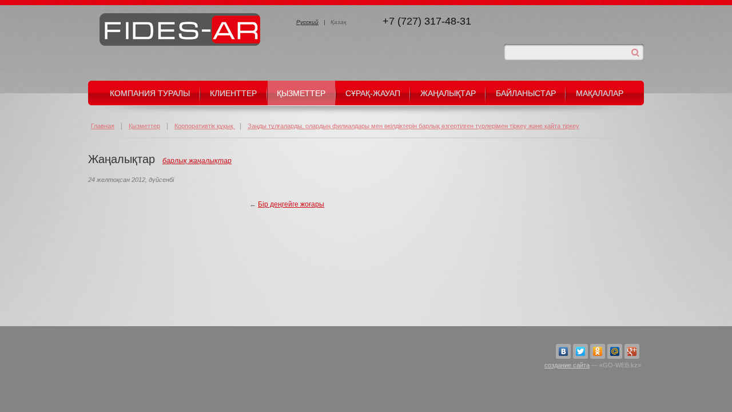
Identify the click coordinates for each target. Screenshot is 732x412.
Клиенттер (233, 93)
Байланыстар (526, 93)
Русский (307, 22)
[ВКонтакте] (563, 351)
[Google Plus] (631, 351)
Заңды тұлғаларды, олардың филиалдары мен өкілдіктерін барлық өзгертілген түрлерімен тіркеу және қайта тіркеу (413, 125)
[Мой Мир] (614, 351)
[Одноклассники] (597, 351)
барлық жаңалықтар (197, 161)
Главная (102, 125)
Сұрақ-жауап (372, 93)
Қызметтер (301, 93)
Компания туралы (150, 93)
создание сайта (567, 365)
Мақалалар (599, 93)
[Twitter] (580, 351)
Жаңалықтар (448, 93)
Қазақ (339, 22)
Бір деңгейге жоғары (291, 204)
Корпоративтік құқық (204, 125)
